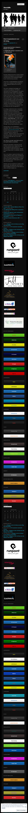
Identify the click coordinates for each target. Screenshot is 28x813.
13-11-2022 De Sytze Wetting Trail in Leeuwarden (13, 209)
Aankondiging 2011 (11, 180)
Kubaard (15, 181)
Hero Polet (6, 229)
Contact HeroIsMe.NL (8, 30)
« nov (8, 202)
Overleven (19, 181)
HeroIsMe (7, 7)
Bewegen (7, 181)
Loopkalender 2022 (16, 30)
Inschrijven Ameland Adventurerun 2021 (12, 217)
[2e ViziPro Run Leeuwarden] (9, 61)
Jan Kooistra (6, 170)
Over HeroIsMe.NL (11, 27)
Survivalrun (9, 182)
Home (5, 27)
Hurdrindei (11, 181)
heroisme (5, 44)
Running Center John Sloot (14, 129)
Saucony (5, 182)
